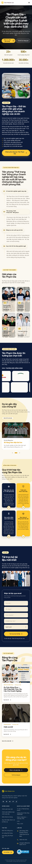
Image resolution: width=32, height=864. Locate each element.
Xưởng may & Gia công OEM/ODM (23, 813)
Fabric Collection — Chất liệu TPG (22, 817)
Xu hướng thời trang (7, 833)
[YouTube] (10, 801)
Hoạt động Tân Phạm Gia (7, 836)
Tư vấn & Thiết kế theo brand (23, 809)
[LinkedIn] (6, 801)
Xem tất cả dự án (8, 418)
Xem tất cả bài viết (7, 741)
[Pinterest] (13, 801)
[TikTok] (16, 801)
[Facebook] (3, 801)
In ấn (18, 821)
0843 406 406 (23, 839)
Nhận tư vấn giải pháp (9, 40)
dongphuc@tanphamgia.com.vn (24, 843)
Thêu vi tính (20, 823)
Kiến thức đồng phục (7, 830)
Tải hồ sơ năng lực (23, 40)
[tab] (12, 453)
